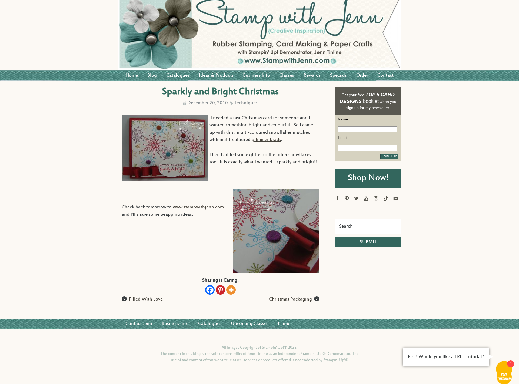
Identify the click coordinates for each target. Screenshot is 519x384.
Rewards (312, 75)
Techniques (246, 103)
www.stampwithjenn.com (198, 207)
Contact (385, 75)
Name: (343, 119)
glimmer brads (266, 140)
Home (131, 75)
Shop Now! (368, 178)
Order (362, 75)
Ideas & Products (216, 75)
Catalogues (177, 75)
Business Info (256, 75)
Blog (152, 75)
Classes (286, 75)
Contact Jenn (138, 323)
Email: (343, 137)
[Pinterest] (220, 290)
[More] (231, 290)
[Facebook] (210, 290)
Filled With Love (146, 299)
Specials (338, 75)
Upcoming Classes (249, 323)
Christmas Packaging (290, 299)
